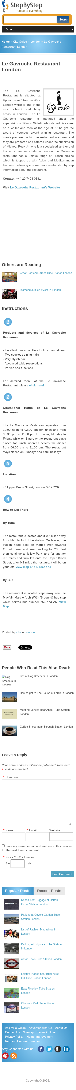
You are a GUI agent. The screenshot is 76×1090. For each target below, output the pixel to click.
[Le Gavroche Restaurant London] (58, 102)
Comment (12, 777)
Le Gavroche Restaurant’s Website (35, 187)
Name (9, 830)
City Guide (20, 41)
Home (5, 41)
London (35, 41)
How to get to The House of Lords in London (47, 693)
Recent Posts (49, 891)
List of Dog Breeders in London (39, 676)
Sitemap (28, 1032)
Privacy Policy (14, 1036)
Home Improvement (40, 1036)
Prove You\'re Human (19, 857)
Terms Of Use (46, 1032)
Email (33, 830)
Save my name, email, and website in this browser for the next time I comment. (37, 848)
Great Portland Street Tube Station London (46, 273)
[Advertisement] (39, 79)
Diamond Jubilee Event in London (40, 289)
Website (54, 830)
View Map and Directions (33, 567)
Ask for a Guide (15, 1027)
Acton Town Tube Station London (41, 959)
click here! (36, 385)
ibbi (18, 632)
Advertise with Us (40, 1027)
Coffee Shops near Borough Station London (46, 726)
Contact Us (12, 1032)
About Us (61, 1027)
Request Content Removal (22, 1041)
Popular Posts (17, 891)
